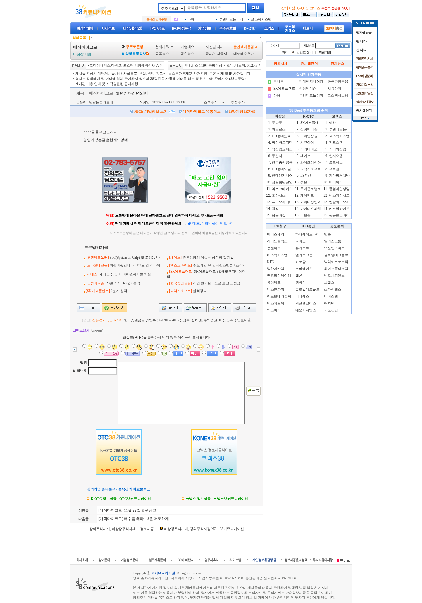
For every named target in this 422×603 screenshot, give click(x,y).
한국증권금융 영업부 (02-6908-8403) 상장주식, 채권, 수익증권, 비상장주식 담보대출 (187, 320)
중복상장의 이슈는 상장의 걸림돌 (208, 258)
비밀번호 (80, 371)
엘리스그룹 (304, 255)
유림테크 (274, 283)
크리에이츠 (304, 269)
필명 (83, 362)
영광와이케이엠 (279, 276)
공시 (209, 54)
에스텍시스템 (277, 255)
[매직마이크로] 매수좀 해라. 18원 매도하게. (134, 518)
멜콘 (298, 276)
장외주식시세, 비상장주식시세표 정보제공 (121, 529)
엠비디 (300, 283)
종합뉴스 (187, 54)
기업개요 (187, 47)
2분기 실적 (119, 291)
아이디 (274, 45)
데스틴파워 (275, 289)
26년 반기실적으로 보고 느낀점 (216, 283)
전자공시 (220, 54)
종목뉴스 (162, 54)
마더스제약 (275, 234)
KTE (270, 262)
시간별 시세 (215, 47)
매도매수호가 (243, 54)
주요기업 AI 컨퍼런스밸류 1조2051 (219, 265)
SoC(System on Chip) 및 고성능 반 (135, 258)
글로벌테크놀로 (307, 289)
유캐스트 (302, 248)
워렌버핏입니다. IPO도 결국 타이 (135, 265)
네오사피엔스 (305, 310)
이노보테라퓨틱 (279, 296)
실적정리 (200, 291)
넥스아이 (274, 310)
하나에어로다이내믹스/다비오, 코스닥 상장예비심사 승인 (110, 66)
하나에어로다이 (307, 234)
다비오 (300, 241)
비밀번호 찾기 (303, 52)
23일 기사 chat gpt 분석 (123, 283)
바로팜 (300, 262)
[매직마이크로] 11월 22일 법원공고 (127, 510)
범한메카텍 (275, 269)
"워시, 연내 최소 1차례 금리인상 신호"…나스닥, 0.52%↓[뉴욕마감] (214, 66)
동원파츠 (274, 248)
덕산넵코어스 (305, 303)
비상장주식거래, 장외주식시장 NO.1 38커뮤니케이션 (204, 529)
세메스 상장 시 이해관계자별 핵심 (125, 274)
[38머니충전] (334, 27)
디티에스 (302, 296)
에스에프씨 (275, 303)
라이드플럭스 (277, 241)
